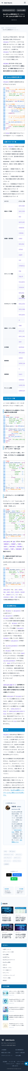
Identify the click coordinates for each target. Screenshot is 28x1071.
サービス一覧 (12, 1061)
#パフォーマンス (16, 861)
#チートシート (7, 861)
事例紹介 (5, 980)
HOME (2, 28)
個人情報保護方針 (19, 1049)
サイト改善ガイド (7, 970)
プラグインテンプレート (6, 1055)
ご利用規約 (3, 1049)
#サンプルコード (7, 857)
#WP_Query (12, 851)
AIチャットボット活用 (8, 952)
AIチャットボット (21, 1061)
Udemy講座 (6, 954)
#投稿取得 (6, 864)
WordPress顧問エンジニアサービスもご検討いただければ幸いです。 (13, 792)
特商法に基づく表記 (5, 1052)
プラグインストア (10, 1063)
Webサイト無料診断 (20, 1052)
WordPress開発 (21, 10)
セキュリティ (6, 972)
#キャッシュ (18, 854)
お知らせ (5, 965)
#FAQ (5, 851)
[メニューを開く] (25, 2)
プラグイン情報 (6, 978)
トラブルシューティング (9, 975)
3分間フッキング (7, 949)
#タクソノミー (17, 857)
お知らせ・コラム (7, 967)
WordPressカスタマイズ (8, 10)
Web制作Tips (6, 957)
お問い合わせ (15, 1066)
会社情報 (5, 1061)
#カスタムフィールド (8, 854)
